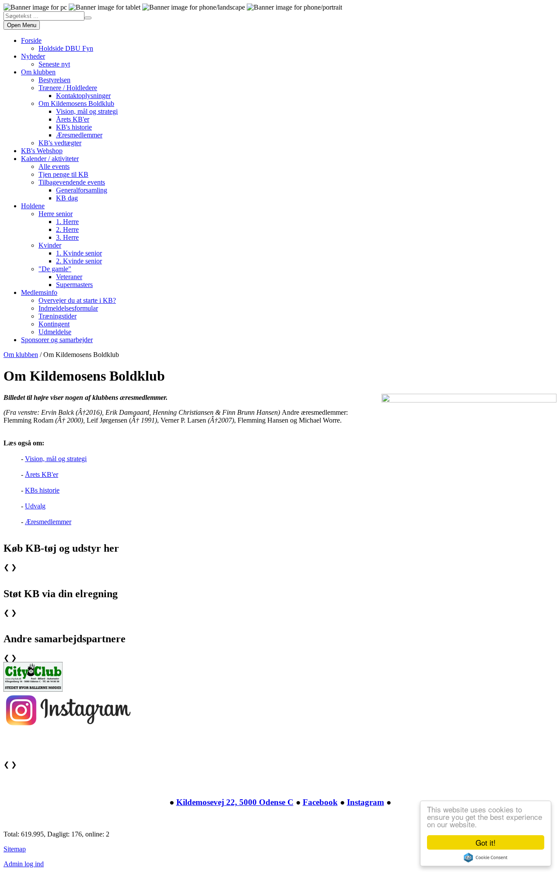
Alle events (54, 166)
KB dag (67, 198)
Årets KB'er (72, 119)
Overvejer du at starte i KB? (77, 300)
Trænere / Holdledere (67, 87)
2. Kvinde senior (79, 261)
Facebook (320, 802)
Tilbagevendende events (71, 182)
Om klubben (38, 72)
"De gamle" (54, 269)
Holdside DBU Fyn (65, 48)
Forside (31, 40)
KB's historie (74, 127)
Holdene (33, 206)
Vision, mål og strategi (87, 111)
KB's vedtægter (59, 143)
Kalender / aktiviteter (50, 158)
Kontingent (54, 324)
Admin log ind (24, 864)
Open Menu (21, 25)
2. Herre (67, 229)
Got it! (486, 842)
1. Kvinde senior (79, 253)
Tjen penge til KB (63, 174)
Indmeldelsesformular (68, 308)
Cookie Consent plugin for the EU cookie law (486, 857)
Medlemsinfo (39, 292)
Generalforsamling (81, 190)
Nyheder (33, 56)
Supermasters (74, 284)
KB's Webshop (42, 150)
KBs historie (42, 490)
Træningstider (57, 316)
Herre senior (55, 213)
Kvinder (49, 245)
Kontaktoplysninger (83, 95)
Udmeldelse (54, 332)
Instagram (365, 802)
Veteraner (69, 276)
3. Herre (67, 237)
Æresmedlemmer (79, 135)
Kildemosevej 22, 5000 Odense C (235, 802)
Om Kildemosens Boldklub (76, 103)
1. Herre (67, 221)
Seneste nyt (54, 64)
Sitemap (15, 849)
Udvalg (35, 506)
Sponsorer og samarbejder (57, 339)
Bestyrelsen (54, 80)
